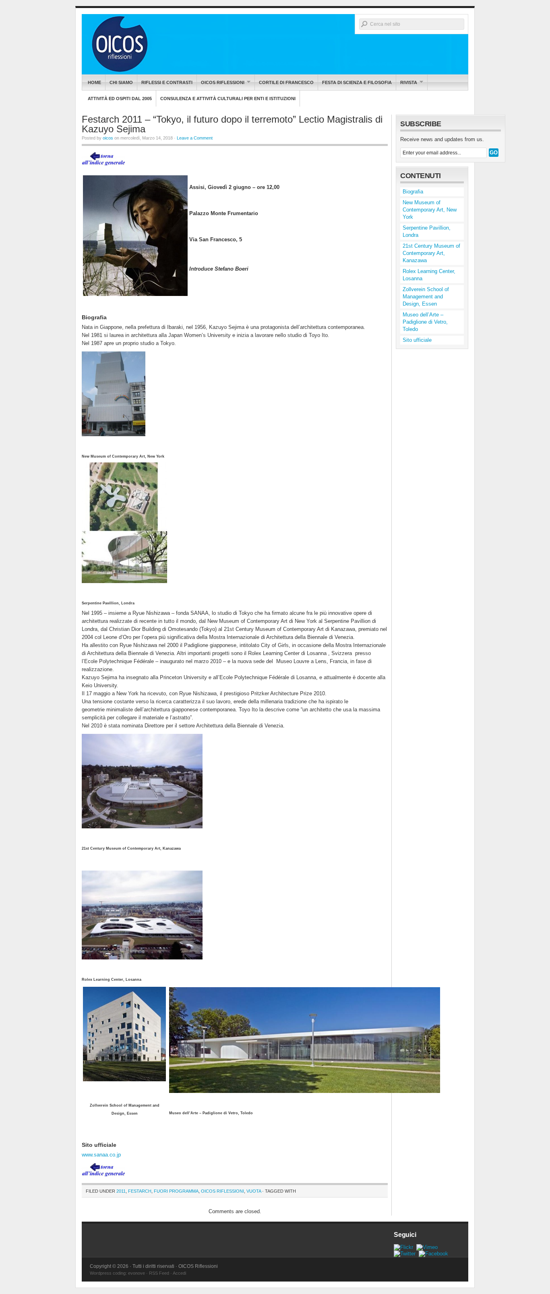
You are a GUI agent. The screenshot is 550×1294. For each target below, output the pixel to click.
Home (94, 82)
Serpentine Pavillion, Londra (427, 231)
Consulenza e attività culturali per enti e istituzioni (228, 98)
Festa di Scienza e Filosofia (357, 82)
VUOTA (253, 1191)
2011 (121, 1191)
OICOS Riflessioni (275, 44)
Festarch (139, 1191)
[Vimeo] (427, 1247)
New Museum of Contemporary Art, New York (430, 209)
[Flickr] (403, 1247)
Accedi (179, 1273)
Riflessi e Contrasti (166, 82)
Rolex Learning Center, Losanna (429, 274)
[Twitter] (405, 1254)
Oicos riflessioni (220, 82)
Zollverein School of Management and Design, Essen (426, 296)
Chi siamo (121, 82)
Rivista (406, 82)
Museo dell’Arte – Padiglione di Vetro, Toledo (425, 322)
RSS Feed (159, 1273)
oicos (108, 138)
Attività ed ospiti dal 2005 (120, 98)
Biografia (413, 192)
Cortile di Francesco (286, 82)
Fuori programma (176, 1191)
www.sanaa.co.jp (101, 1155)
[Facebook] (433, 1254)
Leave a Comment (195, 138)
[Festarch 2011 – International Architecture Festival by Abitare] (103, 168)
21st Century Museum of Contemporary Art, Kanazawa (431, 253)
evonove (136, 1273)
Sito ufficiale (417, 340)
